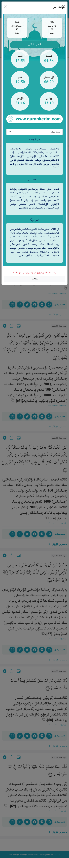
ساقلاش (34, 278)
